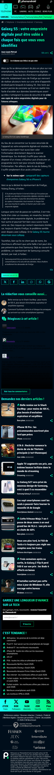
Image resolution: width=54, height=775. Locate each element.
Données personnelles (25, 718)
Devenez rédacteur (28, 715)
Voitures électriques (24, 552)
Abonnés (27, 707)
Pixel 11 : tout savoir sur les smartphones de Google (28, 644)
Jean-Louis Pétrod (9, 52)
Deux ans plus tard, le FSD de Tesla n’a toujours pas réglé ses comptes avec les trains (33, 544)
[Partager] (51, 52)
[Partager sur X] (5, 282)
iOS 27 (9, 657)
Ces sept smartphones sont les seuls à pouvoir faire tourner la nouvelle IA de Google (33, 504)
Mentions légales (9, 718)
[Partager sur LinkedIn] (22, 282)
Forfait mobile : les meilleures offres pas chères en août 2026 (28, 685)
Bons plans (21, 420)
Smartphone (21, 574)
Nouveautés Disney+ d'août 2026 (21, 667)
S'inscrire (27, 624)
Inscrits (38, 707)
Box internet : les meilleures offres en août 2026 (27, 675)
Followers (16, 707)
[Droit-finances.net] (15, 742)
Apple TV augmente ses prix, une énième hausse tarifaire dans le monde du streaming (34, 467)
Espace (38, 11)
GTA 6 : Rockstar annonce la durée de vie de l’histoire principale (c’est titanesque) (32, 449)
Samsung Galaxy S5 (10, 275)
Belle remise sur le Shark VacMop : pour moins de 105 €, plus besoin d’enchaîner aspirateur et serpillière (33, 410)
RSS (48, 707)
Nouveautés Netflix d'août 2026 (20, 664)
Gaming (23, 11)
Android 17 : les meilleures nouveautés (23, 647)
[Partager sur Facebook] (14, 282)
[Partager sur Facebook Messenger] (31, 282)
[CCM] (39, 731)
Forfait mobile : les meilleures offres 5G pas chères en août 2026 (28, 679)
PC (15, 11)
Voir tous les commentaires (15, 391)
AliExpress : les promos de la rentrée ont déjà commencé (25, 639)
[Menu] (2, 1)
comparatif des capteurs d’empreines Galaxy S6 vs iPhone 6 (28, 177)
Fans (5, 707)
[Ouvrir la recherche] (51, 1)
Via (51, 270)
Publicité (47, 715)
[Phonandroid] (6, 755)
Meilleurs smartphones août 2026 (21, 690)
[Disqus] (27, 356)
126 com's (45, 52)
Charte (37, 718)
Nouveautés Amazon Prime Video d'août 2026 (26, 671)
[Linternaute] (39, 737)
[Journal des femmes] (15, 731)
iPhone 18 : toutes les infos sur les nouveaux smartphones (25, 652)
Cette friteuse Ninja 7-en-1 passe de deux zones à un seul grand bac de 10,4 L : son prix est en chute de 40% (34, 524)
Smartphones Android (25, 22)
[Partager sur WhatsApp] (40, 282)
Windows (20, 592)
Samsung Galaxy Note (34, 17)
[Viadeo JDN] (15, 747)
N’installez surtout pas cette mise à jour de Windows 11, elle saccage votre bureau (33, 584)
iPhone (19, 438)
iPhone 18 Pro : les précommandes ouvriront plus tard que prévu (33, 431)
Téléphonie (6, 11)
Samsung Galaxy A (18, 17)
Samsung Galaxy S (24, 493)
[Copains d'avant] (39, 742)
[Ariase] (39, 747)
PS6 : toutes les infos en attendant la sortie (25, 660)
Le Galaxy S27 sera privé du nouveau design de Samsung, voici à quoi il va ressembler (32, 485)
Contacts (39, 715)
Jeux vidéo (21, 457)
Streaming (21, 475)
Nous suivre (49, 282)
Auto (30, 11)
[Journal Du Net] (15, 736)
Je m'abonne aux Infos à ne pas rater (24, 60)
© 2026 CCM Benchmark (27, 720)
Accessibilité (46, 718)
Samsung (38, 22)
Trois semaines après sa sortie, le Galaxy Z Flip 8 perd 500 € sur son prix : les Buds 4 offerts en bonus (33, 564)
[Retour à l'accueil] (27, 1)
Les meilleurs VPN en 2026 (18, 694)
